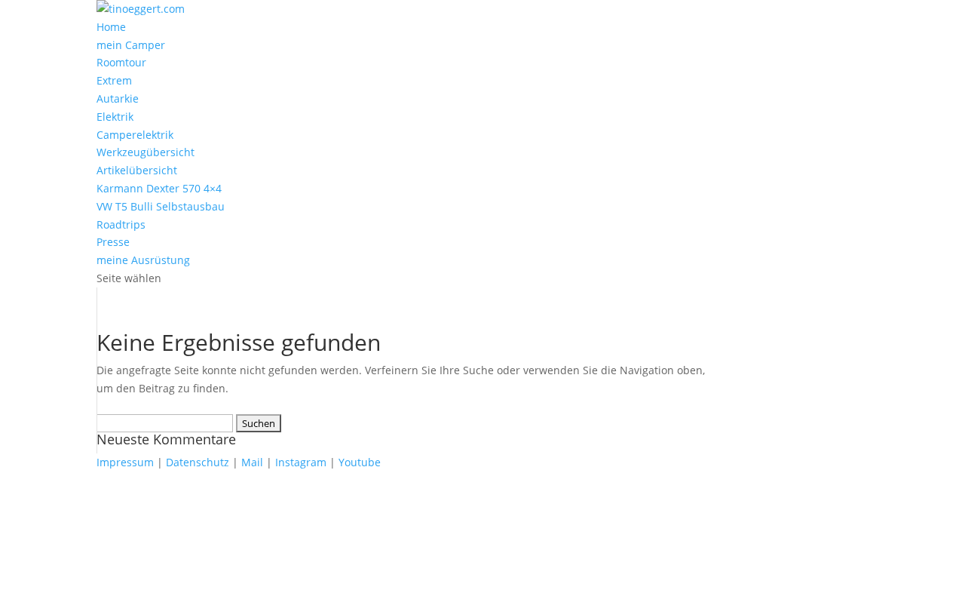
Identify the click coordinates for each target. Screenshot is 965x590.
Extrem (114, 80)
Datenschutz (197, 462)
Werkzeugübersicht (145, 152)
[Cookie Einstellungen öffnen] (113, 580)
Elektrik (114, 116)
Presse (113, 242)
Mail (252, 462)
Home (111, 27)
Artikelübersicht (136, 170)
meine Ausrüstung (143, 260)
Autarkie (117, 98)
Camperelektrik (134, 135)
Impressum (125, 462)
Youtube (360, 462)
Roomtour (121, 62)
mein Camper (130, 45)
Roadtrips (121, 224)
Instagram (300, 462)
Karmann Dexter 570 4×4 (159, 188)
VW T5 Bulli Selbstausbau (160, 206)
